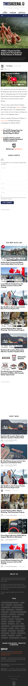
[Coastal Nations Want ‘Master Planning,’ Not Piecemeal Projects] (14, 319)
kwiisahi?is (11, 623)
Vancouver (5, 637)
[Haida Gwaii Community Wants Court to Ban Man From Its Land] (14, 253)
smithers (4, 635)
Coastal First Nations (18, 607)
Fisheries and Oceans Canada (18, 612)
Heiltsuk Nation (20, 619)
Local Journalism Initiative (18, 626)
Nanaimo (4, 628)
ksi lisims (4, 623)
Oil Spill (11, 628)
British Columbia (18, 604)
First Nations (5, 612)
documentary (11, 609)
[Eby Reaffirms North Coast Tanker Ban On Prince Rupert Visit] (14, 297)
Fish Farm (4, 614)
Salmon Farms (21, 633)
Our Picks (21, 13)
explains (18, 107)
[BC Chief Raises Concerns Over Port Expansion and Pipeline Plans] (14, 451)
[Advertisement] (14, 225)
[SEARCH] (26, 15)
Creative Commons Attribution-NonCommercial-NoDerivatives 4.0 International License (11, 653)
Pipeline (4, 630)
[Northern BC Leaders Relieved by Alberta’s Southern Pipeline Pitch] (14, 340)
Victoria (24, 637)
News (17, 258)
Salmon (13, 633)
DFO (3, 609)
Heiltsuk (11, 619)
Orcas (23, 628)
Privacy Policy (14, 679)
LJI (18, 623)
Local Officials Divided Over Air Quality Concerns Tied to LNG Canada (12, 285)
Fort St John (13, 614)
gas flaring (21, 614)
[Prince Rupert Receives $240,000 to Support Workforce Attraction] (14, 526)
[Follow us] (24, 15)
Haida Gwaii (7, 258)
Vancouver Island (14, 637)
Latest (5, 13)
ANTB (22, 602)
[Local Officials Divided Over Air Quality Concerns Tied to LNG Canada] (14, 274)
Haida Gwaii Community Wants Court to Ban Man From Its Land (12, 263)
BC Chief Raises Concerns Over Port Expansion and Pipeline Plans (13, 461)
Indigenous (11, 621)
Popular (13, 13)
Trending (3, 246)
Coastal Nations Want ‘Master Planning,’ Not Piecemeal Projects (12, 329)
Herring (4, 621)
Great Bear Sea (6, 616)
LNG (22, 623)
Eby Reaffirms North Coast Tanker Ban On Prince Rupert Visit (13, 307)
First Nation (19, 609)
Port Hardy (21, 630)
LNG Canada (5, 626)
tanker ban (11, 635)
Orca (17, 628)
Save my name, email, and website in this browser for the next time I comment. (14, 198)
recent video (4, 120)
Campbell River (6, 607)
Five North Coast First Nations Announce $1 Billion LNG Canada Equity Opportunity (12, 373)
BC (2, 258)
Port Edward (12, 630)
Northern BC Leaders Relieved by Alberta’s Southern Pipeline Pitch (12, 350)
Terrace (19, 635)
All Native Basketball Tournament (10, 602)
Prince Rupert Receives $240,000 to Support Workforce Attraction (13, 536)
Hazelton (4, 619)
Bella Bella (6, 324)
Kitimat (6, 279)
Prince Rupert (4, 347)
